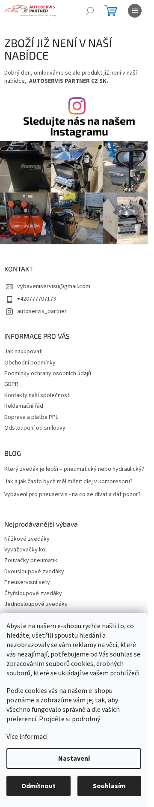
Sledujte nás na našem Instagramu (79, 126)
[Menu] (134, 10)
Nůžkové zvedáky (27, 539)
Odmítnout (38, 786)
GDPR (11, 384)
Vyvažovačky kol (25, 550)
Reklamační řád (23, 406)
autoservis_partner (42, 311)
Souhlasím (109, 786)
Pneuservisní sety (27, 582)
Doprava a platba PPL (31, 417)
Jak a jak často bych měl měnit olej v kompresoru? (68, 482)
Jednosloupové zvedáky (36, 604)
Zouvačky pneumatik (30, 560)
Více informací (26, 736)
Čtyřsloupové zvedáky (33, 593)
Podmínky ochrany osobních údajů (47, 373)
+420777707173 (36, 299)
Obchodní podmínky (30, 362)
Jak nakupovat (22, 351)
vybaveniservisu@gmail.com (53, 286)
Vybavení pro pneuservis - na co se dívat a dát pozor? (72, 495)
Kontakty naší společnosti (37, 395)
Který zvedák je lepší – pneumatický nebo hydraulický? (74, 469)
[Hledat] (89, 10)
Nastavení (74, 758)
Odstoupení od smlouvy (34, 428)
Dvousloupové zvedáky (34, 572)
